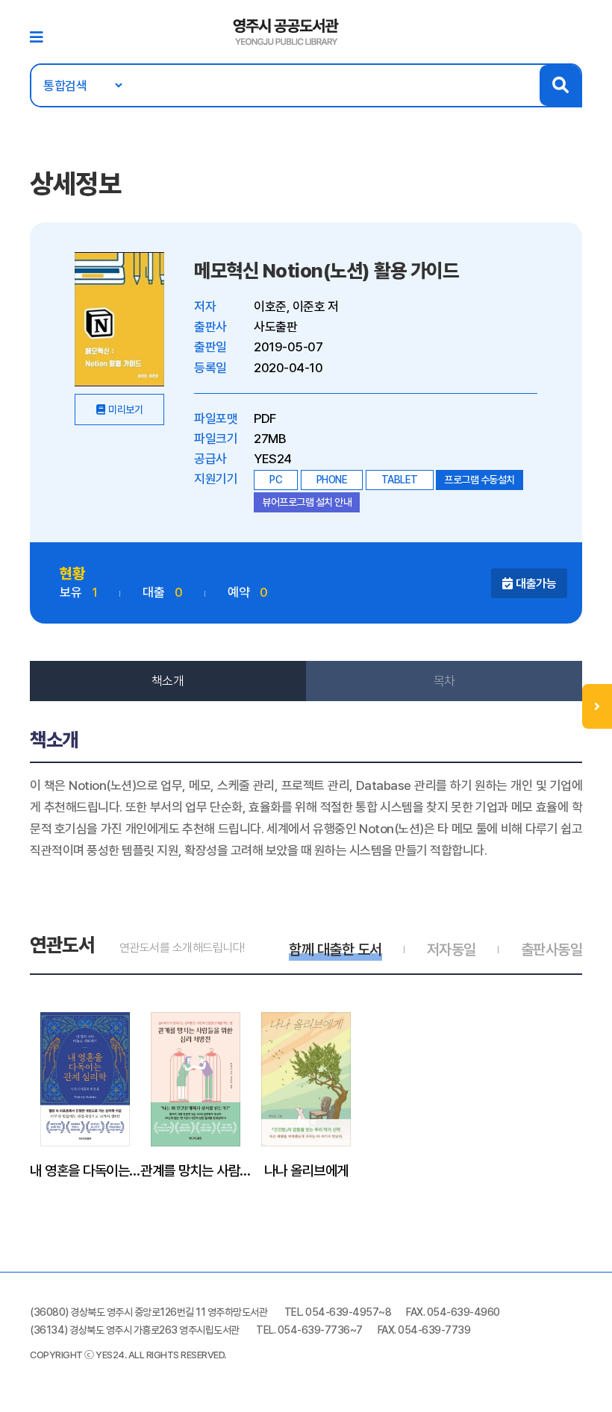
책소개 (168, 681)
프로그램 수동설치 (479, 480)
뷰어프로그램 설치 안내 (307, 502)
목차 (444, 681)
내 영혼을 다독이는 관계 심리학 (85, 1170)
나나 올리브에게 (306, 1170)
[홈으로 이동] (286, 30)
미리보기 (125, 409)
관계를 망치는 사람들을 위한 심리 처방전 (195, 1170)
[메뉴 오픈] (597, 706)
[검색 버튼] (560, 85)
